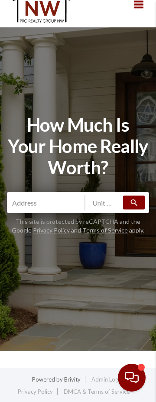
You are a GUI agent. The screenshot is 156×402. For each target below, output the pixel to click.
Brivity (72, 379)
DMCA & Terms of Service (97, 391)
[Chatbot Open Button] (132, 378)
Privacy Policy (87, 353)
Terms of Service (105, 230)
